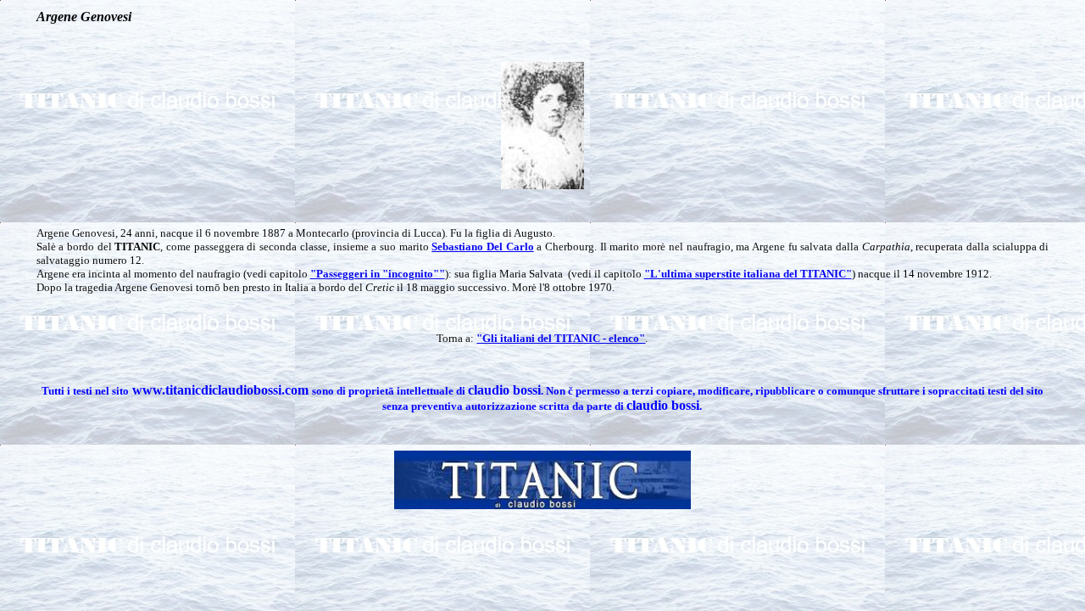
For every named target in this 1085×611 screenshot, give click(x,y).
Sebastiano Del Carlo (482, 246)
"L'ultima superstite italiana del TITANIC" (748, 273)
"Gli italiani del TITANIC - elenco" (560, 338)
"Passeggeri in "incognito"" (377, 273)
